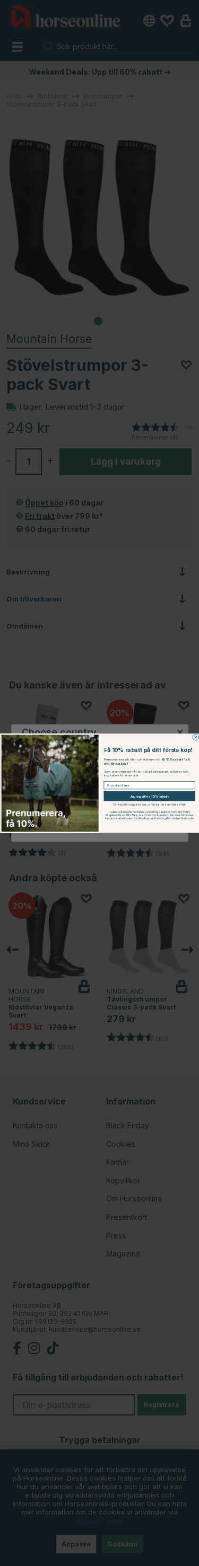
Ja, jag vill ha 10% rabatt (149, 796)
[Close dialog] (195, 737)
